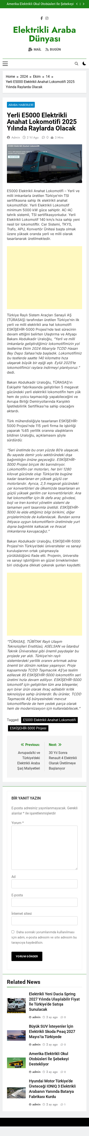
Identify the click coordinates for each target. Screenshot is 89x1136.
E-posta (17, 895)
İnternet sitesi (21, 914)
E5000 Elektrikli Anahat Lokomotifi (49, 720)
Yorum (17, 823)
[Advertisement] (44, 277)
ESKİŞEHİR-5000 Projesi (28, 728)
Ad (13, 877)
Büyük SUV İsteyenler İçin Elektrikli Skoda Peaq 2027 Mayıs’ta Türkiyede (52, 1031)
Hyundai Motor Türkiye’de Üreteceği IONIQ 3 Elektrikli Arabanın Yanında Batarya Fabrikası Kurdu (42, 4)
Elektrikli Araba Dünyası (44, 34)
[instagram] (47, 18)
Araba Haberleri (20, 105)
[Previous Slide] (77, 4)
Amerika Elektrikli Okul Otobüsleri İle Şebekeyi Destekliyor (49, 1059)
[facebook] (41, 18)
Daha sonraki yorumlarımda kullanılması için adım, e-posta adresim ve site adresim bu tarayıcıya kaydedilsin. (44, 937)
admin (15, 137)
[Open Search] (76, 63)
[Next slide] (83, 4)
